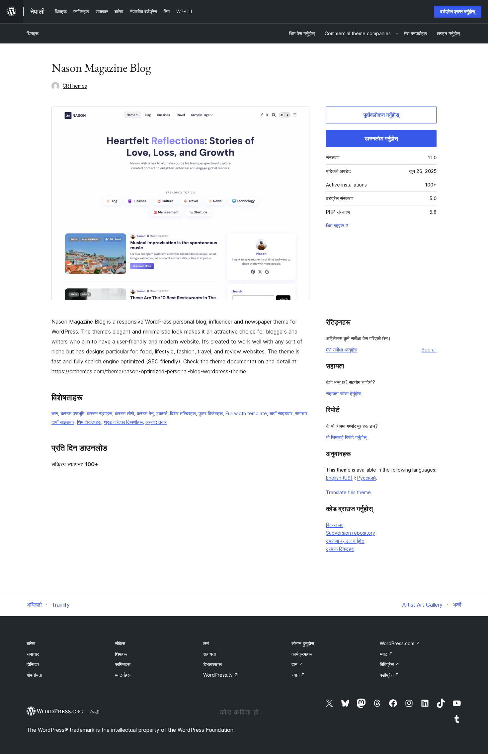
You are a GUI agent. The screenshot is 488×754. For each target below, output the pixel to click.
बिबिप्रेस (389, 664)
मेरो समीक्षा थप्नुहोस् (341, 349)
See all (429, 349)
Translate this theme (348, 492)
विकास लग (334, 525)
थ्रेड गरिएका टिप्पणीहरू (123, 422)
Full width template (246, 413)
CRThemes (75, 86)
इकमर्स (161, 413)
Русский (366, 478)
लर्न (206, 643)
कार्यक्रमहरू (301, 654)
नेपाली (94, 712)
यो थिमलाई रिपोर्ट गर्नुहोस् (346, 437)
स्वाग (298, 675)
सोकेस (120, 643)
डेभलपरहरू (212, 664)
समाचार (301, 413)
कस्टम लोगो (124, 413)
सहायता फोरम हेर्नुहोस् (343, 393)
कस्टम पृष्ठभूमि (72, 413)
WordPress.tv (220, 675)
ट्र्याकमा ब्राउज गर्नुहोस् (345, 541)
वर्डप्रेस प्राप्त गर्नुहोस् (457, 11)
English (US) (339, 478)
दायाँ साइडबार (62, 422)
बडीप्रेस (389, 675)
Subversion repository (350, 533)
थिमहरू (33, 33)
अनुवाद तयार (156, 422)
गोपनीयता (34, 675)
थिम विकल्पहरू (89, 422)
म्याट (386, 654)
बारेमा (31, 643)
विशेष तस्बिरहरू (183, 413)
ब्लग (54, 413)
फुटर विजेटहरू (211, 413)
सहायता (209, 654)
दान (297, 664)
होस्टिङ (33, 664)
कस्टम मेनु (145, 413)
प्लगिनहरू (122, 664)
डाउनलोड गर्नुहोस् (381, 138)
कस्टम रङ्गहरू (99, 413)
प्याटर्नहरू (122, 675)
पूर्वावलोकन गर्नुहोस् (381, 115)
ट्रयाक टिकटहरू (340, 549)
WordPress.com (400, 643)
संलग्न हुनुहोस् (302, 643)
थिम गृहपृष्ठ (335, 225)
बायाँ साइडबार (281, 413)
